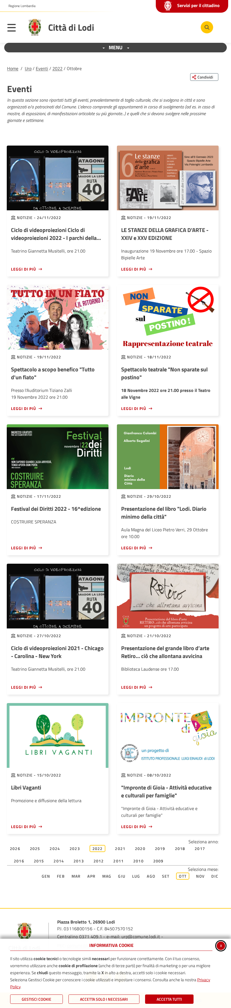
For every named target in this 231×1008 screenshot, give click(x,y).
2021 (120, 848)
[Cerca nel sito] (207, 27)
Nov (200, 876)
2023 (75, 848)
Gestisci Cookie (36, 999)
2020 (140, 848)
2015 (39, 861)
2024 (55, 848)
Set (166, 876)
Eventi (42, 68)
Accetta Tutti (169, 999)
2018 (180, 848)
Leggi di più (23, 269)
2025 (35, 848)
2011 (118, 861)
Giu (121, 876)
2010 (138, 861)
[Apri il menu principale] (14, 29)
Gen (46, 876)
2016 (19, 861)
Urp (28, 68)
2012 (99, 861)
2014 (59, 861)
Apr (91, 876)
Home (12, 68)
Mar (76, 876)
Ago (151, 876)
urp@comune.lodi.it (140, 936)
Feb (61, 876)
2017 (200, 848)
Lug (136, 876)
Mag (107, 876)
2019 (160, 848)
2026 (15, 848)
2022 (57, 68)
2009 (158, 861)
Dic (214, 876)
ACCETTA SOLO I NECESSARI (104, 999)
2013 (79, 861)
